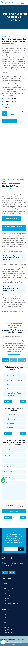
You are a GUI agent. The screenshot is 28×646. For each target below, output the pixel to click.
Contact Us (7, 596)
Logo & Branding (9, 630)
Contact (17, 20)
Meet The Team (8, 588)
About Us (6, 586)
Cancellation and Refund (11, 603)
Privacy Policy (8, 632)
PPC (5, 617)
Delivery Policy (8, 601)
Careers (6, 593)
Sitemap (6, 598)
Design (6, 622)
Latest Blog (7, 591)
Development (8, 625)
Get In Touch (9, 121)
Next (23, 401)
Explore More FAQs (11, 219)
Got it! (14, 644)
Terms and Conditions (10, 635)
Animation (7, 627)
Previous (7, 401)
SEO (5, 615)
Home (10, 20)
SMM (5, 620)
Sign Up (21, 549)
